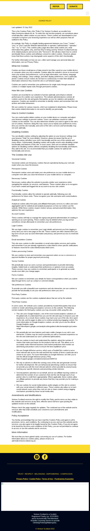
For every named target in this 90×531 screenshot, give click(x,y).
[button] (87, 6)
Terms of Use (47, 479)
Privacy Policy (22, 479)
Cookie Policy (35, 479)
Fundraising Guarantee (64, 479)
